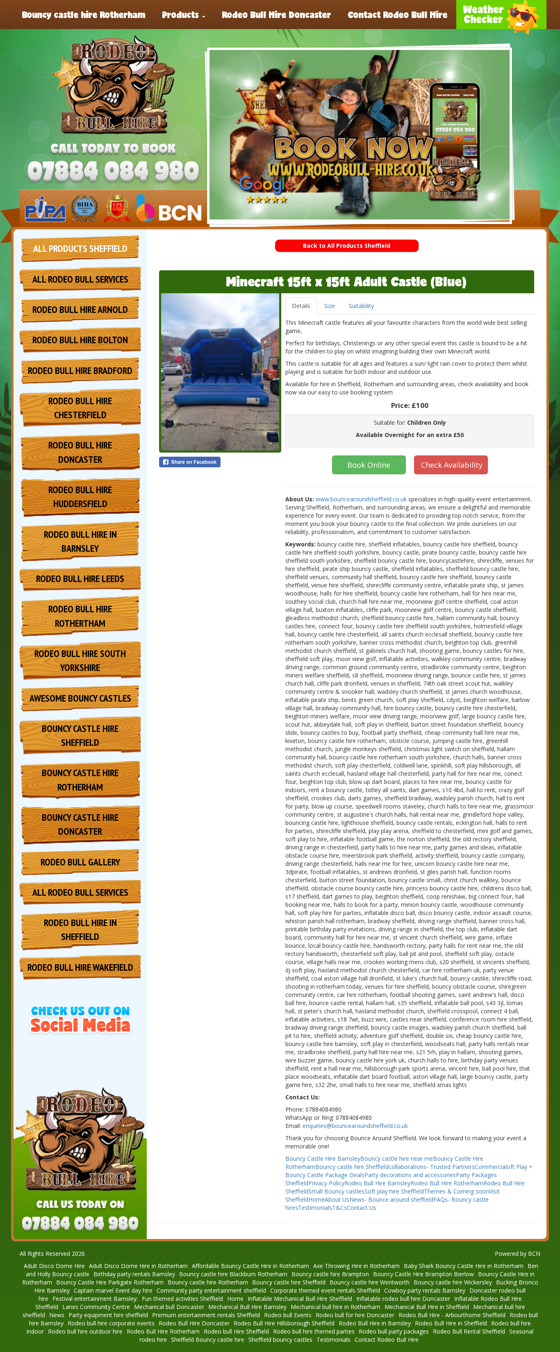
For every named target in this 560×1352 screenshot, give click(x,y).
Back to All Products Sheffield (346, 245)
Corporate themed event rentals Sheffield (325, 1290)
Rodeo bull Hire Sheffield (236, 1331)
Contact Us (361, 1208)
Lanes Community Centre (96, 1307)
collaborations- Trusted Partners (432, 1167)
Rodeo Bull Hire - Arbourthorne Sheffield (451, 1315)
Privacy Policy (326, 1183)
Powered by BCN (517, 1253)
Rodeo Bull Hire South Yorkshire (80, 660)
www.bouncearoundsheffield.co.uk (361, 499)
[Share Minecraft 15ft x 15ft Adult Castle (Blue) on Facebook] (220, 462)
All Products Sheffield (80, 248)
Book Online (368, 465)
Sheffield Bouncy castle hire (207, 1339)
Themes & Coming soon (456, 1191)
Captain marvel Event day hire (113, 1290)
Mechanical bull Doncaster (169, 1307)
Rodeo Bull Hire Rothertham (80, 615)
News (56, 1315)
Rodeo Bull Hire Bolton (80, 339)
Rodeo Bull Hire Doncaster (276, 14)
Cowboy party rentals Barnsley (424, 1290)
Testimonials (315, 1208)
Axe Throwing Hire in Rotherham (356, 1266)
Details (301, 306)
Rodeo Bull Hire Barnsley (377, 1183)
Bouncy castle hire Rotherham (84, 14)
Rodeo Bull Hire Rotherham (446, 1183)
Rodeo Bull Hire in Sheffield (80, 929)
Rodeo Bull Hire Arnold (80, 309)
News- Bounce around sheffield (391, 1199)
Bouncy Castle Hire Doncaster (80, 824)
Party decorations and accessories (410, 1175)
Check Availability (452, 465)
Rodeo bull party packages (394, 1331)
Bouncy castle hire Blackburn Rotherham (233, 1274)
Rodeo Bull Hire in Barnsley (80, 541)
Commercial (491, 1167)
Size (329, 306)
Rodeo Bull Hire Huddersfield (80, 496)
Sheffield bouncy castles (280, 1339)
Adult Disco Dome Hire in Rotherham (138, 1266)
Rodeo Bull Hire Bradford (80, 370)
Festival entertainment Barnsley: (95, 1298)
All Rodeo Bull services (80, 279)
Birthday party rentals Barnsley (134, 1274)
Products (181, 14)
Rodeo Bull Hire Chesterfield (80, 407)
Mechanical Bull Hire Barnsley (247, 1307)
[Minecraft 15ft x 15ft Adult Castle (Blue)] (220, 372)
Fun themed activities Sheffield (182, 1298)
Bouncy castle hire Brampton (330, 1274)
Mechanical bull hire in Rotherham (335, 1307)
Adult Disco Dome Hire (54, 1266)
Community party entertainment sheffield (211, 1290)
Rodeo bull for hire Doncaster (355, 1315)
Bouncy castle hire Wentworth (370, 1282)
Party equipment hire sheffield (108, 1315)
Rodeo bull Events (288, 1315)
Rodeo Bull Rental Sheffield (469, 1331)
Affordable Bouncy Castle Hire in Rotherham (250, 1266)
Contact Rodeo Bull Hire (398, 14)
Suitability (361, 306)
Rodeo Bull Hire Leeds (80, 578)
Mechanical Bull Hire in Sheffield (427, 1307)
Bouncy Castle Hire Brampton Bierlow (423, 1274)
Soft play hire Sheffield (394, 1191)
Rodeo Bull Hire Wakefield (80, 967)
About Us (337, 1199)
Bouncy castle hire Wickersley (453, 1282)
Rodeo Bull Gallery (80, 862)
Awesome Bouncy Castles (80, 698)
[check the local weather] (501, 14)
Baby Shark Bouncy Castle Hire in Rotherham (464, 1266)
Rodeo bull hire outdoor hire (85, 1331)
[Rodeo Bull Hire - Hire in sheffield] (113, 85)
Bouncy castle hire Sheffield (352, 1167)
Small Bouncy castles (336, 1191)
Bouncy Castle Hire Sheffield (80, 735)
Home (316, 1199)
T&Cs (339, 1208)
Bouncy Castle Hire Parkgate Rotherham (110, 1282)
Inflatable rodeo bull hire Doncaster (403, 1298)
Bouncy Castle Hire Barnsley (322, 1158)
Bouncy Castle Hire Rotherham (80, 779)
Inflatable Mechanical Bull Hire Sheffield (300, 1298)
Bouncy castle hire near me (396, 1158)
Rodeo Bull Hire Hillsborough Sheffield (284, 1323)
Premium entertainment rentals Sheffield (206, 1315)
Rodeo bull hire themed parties (314, 1331)
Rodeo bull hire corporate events (111, 1323)
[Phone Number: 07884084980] (113, 172)
